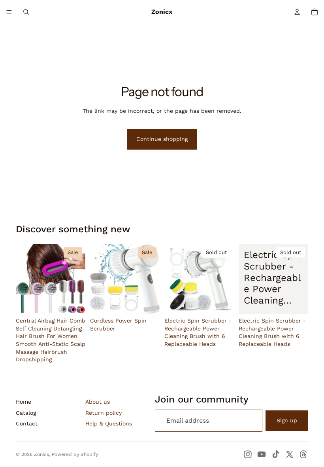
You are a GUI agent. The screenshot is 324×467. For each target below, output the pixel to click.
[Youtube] (261, 454)
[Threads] (303, 454)
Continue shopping (162, 139)
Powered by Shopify (75, 454)
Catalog (26, 413)
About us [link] (97, 402)
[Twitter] (289, 454)
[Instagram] (247, 454)
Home (23, 402)
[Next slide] (76, 279)
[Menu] (9, 12)
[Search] (26, 12)
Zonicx (41, 454)
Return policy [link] (103, 413)
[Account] (297, 12)
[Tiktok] (276, 454)
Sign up (287, 420)
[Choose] (73, 301)
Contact (27, 423)
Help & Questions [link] (108, 423)
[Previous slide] (24, 279)
